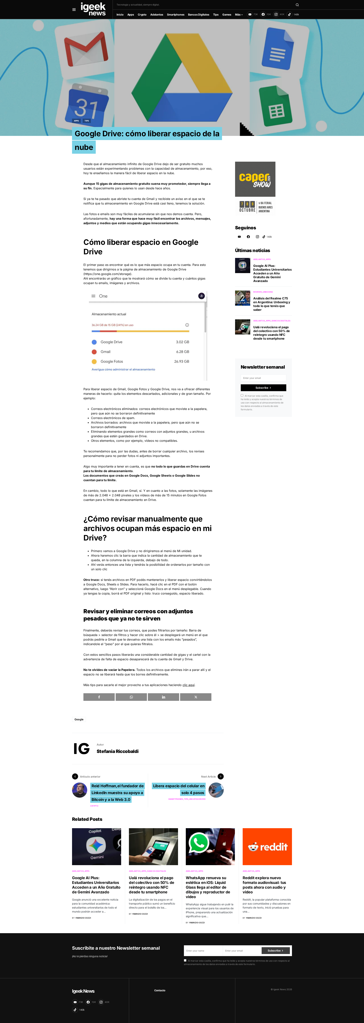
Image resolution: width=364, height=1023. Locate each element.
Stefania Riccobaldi (118, 751)
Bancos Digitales (281, 321)
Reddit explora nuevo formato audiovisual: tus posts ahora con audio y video (264, 885)
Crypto (94, 806)
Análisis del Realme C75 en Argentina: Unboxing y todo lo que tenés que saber (271, 304)
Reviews (257, 292)
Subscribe (262, 387)
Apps (76, 121)
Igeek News (83, 991)
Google (79, 719)
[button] (74, 9)
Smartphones (175, 799)
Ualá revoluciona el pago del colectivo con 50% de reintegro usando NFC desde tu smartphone (271, 332)
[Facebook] (248, 236)
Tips (87, 121)
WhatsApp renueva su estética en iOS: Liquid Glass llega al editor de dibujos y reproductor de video (208, 887)
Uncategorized (197, 799)
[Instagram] (257, 236)
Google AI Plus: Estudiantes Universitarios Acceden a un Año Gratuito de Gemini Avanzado (272, 273)
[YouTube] (239, 236)
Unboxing (268, 292)
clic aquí (189, 685)
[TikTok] (292, 14)
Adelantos (259, 259)
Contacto (159, 990)
